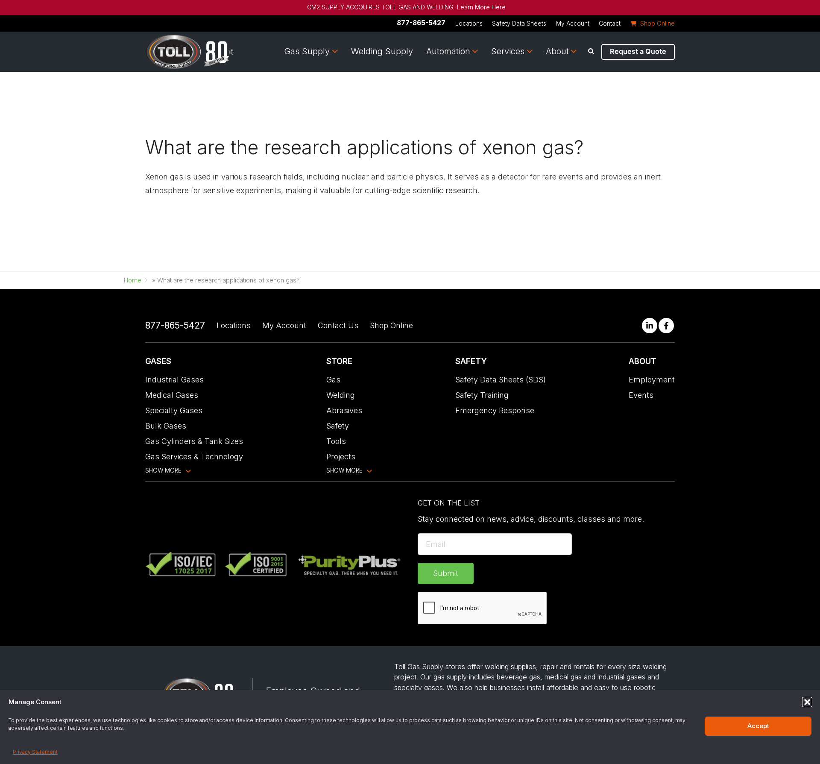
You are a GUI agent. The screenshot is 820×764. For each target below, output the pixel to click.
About (557, 51)
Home (132, 280)
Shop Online (391, 325)
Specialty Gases (173, 410)
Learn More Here (481, 7)
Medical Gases (171, 395)
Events (641, 395)
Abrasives (344, 410)
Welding (340, 395)
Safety (337, 425)
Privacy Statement (35, 752)
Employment (652, 379)
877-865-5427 (421, 23)
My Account (572, 23)
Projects (340, 456)
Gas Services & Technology (194, 456)
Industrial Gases (174, 379)
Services (507, 51)
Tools (336, 441)
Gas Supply (307, 51)
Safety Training (482, 395)
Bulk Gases (165, 425)
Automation (448, 51)
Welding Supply (382, 51)
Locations (469, 23)
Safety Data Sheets (519, 23)
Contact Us (338, 325)
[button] (807, 702)
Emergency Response (494, 410)
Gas (333, 379)
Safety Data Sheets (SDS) (500, 379)
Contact (610, 23)
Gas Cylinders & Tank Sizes (194, 441)
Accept (758, 726)
